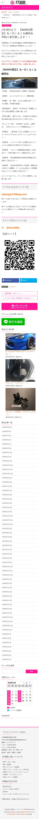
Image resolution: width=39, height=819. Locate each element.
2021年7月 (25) (7, 537)
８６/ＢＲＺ (6, 25)
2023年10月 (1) (7, 427)
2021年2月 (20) (7, 558)
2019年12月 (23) (7, 617)
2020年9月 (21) (7, 579)
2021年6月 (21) (7, 541)
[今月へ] (26, 682)
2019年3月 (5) (6, 655)
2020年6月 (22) (7, 592)
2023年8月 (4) (6, 431)
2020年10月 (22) (7, 575)
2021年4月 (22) (7, 549)
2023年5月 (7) (6, 444)
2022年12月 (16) (7, 465)
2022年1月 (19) (7, 511)
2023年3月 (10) (7, 452)
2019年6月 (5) (6, 642)
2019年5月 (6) (6, 647)
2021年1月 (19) (7, 562)
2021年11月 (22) (7, 520)
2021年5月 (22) (7, 545)
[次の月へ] (30, 682)
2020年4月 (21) (7, 600)
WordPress (14, 812)
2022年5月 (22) (7, 494)
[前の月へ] (23, 682)
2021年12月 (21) (7, 516)
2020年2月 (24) (7, 609)
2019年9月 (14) (7, 630)
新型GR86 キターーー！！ (14, 293)
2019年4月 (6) (6, 651)
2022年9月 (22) (7, 478)
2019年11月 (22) (7, 621)
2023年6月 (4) (6, 440)
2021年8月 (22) (7, 532)
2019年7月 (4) (6, 638)
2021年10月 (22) (7, 524)
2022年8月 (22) (7, 482)
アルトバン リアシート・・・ (17, 383)
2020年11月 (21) (7, 571)
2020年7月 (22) (7, 587)
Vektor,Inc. (22, 814)
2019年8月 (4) (6, 634)
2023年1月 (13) (7, 461)
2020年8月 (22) (7, 583)
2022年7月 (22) (7, 486)
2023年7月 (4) (6, 435)
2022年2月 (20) (7, 507)
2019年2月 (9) (6, 659)
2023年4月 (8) (6, 448)
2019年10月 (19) (7, 625)
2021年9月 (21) (7, 528)
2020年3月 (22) (7, 604)
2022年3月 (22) (7, 503)
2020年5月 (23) (7, 596)
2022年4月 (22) (7, 499)
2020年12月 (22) (7, 566)
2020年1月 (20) (7, 613)
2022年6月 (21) (7, 490)
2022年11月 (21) (7, 469)
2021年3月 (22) (7, 554)
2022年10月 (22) (7, 473)
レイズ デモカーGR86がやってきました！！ (19, 298)
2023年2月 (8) (6, 456)
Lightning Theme (24, 812)
